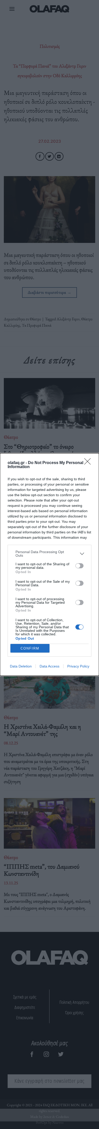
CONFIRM (30, 648)
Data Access (49, 666)
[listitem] (49, 553)
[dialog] (49, 564)
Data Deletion (21, 666)
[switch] (79, 565)
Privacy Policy (78, 666)
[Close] (89, 463)
